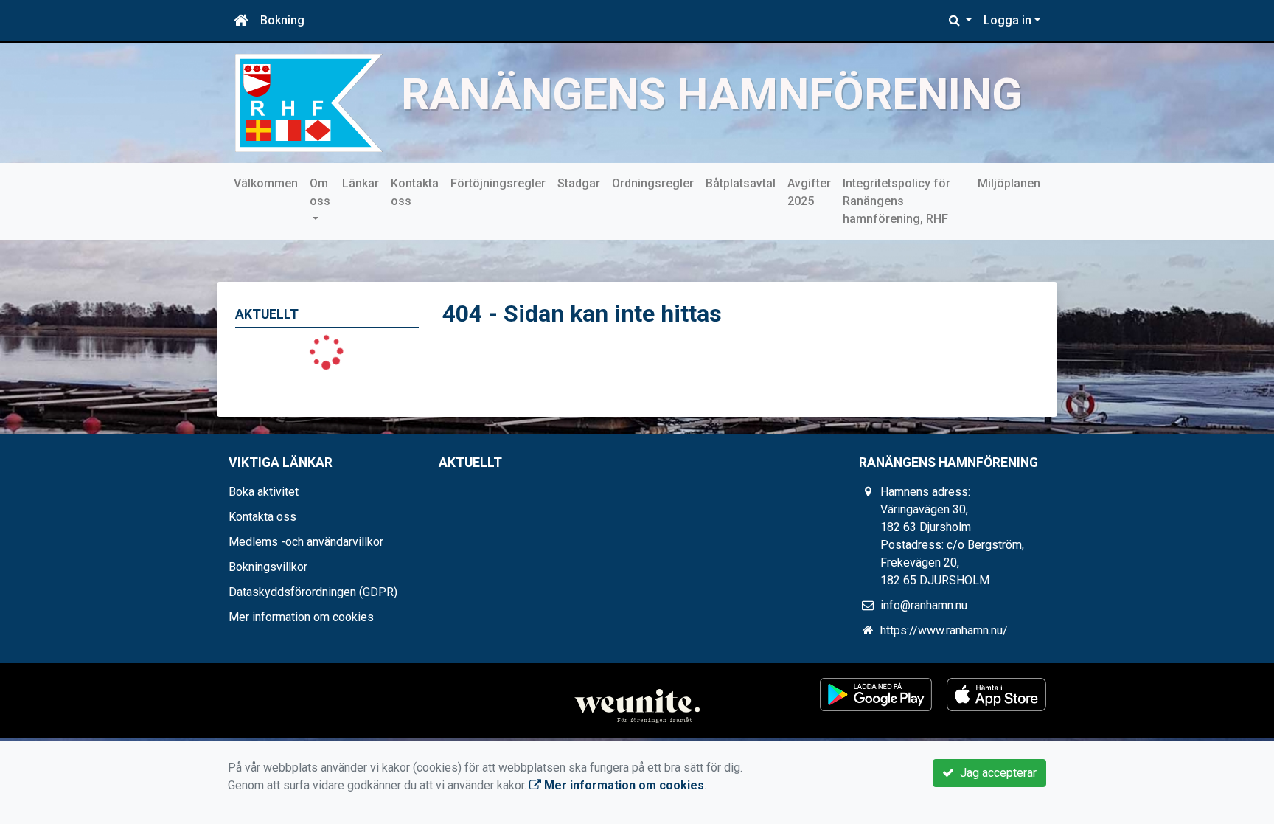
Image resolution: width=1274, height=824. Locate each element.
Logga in (1007, 20)
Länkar (360, 183)
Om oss (320, 192)
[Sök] (960, 20)
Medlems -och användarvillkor (306, 542)
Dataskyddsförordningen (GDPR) (313, 592)
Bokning (282, 20)
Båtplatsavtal (741, 183)
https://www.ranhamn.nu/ (944, 630)
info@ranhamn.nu (923, 605)
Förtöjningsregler (498, 183)
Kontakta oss (415, 192)
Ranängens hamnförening (711, 94)
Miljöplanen (1009, 183)
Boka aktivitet (264, 492)
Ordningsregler (653, 183)
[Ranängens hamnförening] (309, 102)
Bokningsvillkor (268, 567)
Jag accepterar (995, 773)
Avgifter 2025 (809, 192)
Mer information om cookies (301, 617)
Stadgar (578, 183)
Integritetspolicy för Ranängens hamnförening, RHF (896, 201)
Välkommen (266, 183)
